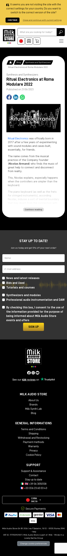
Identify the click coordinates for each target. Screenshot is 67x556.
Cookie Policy (33, 454)
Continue (12, 20)
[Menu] (61, 41)
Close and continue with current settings (42, 20)
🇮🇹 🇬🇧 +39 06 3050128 (33, 483)
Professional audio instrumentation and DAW (35, 299)
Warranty (33, 446)
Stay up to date (33, 479)
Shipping (33, 433)
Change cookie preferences (33, 543)
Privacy (33, 450)
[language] (21, 41)
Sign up (33, 326)
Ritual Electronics (18, 138)
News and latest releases (22, 278)
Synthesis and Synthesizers (38, 62)
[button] (33, 500)
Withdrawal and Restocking (33, 437)
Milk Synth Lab (33, 408)
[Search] (61, 32)
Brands (33, 404)
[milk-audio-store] (9, 36)
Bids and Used (15, 283)
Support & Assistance (33, 471)
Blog (18, 62)
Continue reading (33, 209)
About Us (33, 400)
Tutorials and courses (20, 287)
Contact (33, 475)
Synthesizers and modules (23, 295)
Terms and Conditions (33, 429)
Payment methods (33, 442)
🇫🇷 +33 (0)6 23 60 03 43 (33, 488)
